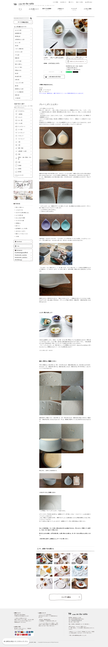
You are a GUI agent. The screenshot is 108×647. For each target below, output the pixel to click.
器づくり (18, 225)
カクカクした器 (18, 51)
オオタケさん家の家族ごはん (22, 212)
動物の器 (17, 58)
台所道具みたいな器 (19, 39)
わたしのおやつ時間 (20, 217)
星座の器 (17, 95)
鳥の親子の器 (18, 76)
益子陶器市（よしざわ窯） (22, 228)
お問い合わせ (89, 2)
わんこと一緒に (18, 67)
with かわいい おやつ (20, 231)
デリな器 (17, 54)
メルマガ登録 (55, 2)
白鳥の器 (17, 79)
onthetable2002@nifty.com (76, 620)
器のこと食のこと (20, 207)
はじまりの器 (18, 30)
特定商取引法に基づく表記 (30, 642)
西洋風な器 (17, 36)
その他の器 (17, 98)
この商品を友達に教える (71, 67)
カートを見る (80, 2)
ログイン (72, 2)
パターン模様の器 (19, 48)
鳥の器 (16, 73)
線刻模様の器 (18, 33)
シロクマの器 (18, 61)
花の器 (16, 45)
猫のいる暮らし (18, 64)
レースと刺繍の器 (19, 92)
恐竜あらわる (18, 70)
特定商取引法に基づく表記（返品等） (74, 66)
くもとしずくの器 (19, 82)
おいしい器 (17, 42)
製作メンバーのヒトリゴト (22, 233)
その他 (17, 236)
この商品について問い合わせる (73, 69)
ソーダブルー (85, 345)
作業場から (18, 223)
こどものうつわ (19, 210)
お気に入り (64, 2)
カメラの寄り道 (19, 215)
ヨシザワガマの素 (20, 220)
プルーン (79, 345)
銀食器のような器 (19, 88)
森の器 (16, 85)
